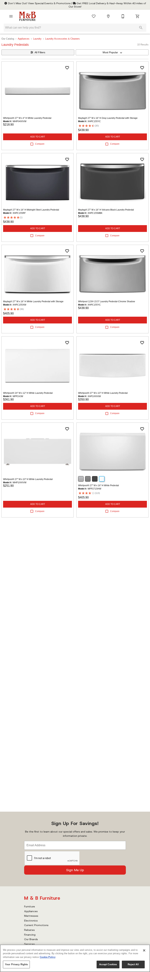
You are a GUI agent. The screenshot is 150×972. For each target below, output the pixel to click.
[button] (11, 16)
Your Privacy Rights (16, 964)
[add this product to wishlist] (67, 67)
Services (29, 944)
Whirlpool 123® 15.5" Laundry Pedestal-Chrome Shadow (106, 301)
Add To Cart (37, 136)
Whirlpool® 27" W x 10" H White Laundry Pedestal (103, 393)
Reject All (133, 964)
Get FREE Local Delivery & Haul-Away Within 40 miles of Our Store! (107, 4)
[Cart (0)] (137, 16)
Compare (39, 144)
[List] (93, 16)
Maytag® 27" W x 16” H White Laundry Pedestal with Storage (33, 301)
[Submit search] (141, 27)
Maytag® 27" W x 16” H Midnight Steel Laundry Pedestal (31, 209)
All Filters (40, 52)
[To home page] (27, 16)
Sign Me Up (75, 870)
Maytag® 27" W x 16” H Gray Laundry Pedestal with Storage (108, 118)
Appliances (23, 38)
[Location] (108, 16)
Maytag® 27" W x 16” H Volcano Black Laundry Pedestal (106, 209)
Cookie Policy (47, 957)
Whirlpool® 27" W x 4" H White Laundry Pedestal (27, 118)
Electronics (31, 920)
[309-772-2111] (123, 16)
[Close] (144, 950)
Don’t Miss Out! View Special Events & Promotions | (40, 3)
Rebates (29, 930)
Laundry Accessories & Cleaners (62, 38)
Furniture (29, 906)
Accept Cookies (108, 964)
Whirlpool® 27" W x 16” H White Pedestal (98, 485)
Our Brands (31, 939)
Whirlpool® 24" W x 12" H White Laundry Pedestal (28, 393)
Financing (29, 934)
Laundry (37, 38)
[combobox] (112, 52)
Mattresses (31, 916)
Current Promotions (36, 925)
